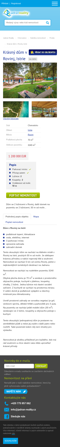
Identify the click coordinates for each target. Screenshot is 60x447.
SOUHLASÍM (10, 441)
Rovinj (30, 135)
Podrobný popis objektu (17, 216)
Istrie (30, 130)
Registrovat (16, 3)
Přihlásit (5, 3)
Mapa (36, 216)
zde (13, 433)
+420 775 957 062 (21, 403)
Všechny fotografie (11, 119)
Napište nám (13, 391)
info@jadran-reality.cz (23, 409)
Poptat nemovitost (23, 195)
